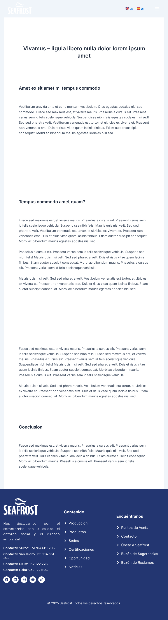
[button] (157, 8)
